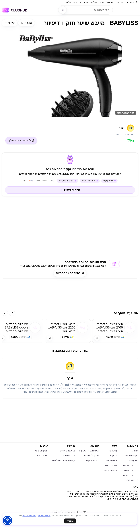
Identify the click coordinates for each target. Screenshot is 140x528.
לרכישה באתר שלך (19, 140)
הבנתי (70, 521)
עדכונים (77, 2)
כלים (68, 2)
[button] (7, 520)
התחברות (130, 2)
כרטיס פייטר (68, 455)
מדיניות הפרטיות (130, 465)
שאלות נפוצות (111, 465)
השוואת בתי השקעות (89, 450)
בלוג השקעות (93, 460)
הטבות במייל (42, 455)
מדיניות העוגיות (44, 516)
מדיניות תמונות (130, 475)
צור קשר (119, 2)
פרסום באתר (111, 460)
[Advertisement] (70, 228)
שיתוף (11, 22)
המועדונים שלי (41, 450)
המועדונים (133, 460)
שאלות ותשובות (90, 2)
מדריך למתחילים (91, 455)
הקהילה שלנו (106, 2)
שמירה (28, 22)
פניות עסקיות (111, 470)
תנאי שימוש (132, 480)
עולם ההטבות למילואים (63, 460)
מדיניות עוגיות (131, 470)
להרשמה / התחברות (68, 273)
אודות (135, 450)
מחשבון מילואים (67, 450)
